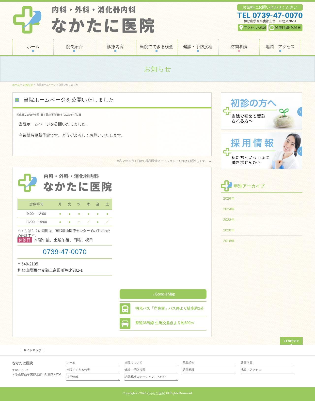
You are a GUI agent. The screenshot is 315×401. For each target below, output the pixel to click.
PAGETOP (291, 341)
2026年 (229, 198)
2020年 (229, 230)
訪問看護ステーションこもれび (145, 377)
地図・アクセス (251, 369)
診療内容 (246, 362)
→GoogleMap (163, 294)
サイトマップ (32, 350)
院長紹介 (188, 362)
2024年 (229, 209)
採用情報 (72, 377)
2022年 (229, 220)
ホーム (70, 362)
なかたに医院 (156, 393)
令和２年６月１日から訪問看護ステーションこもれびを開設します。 (164, 161)
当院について (133, 362)
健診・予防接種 (135, 369)
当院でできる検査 (78, 369)
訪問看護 (188, 369)
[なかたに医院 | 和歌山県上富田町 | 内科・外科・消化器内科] (83, 29)
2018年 (229, 241)
